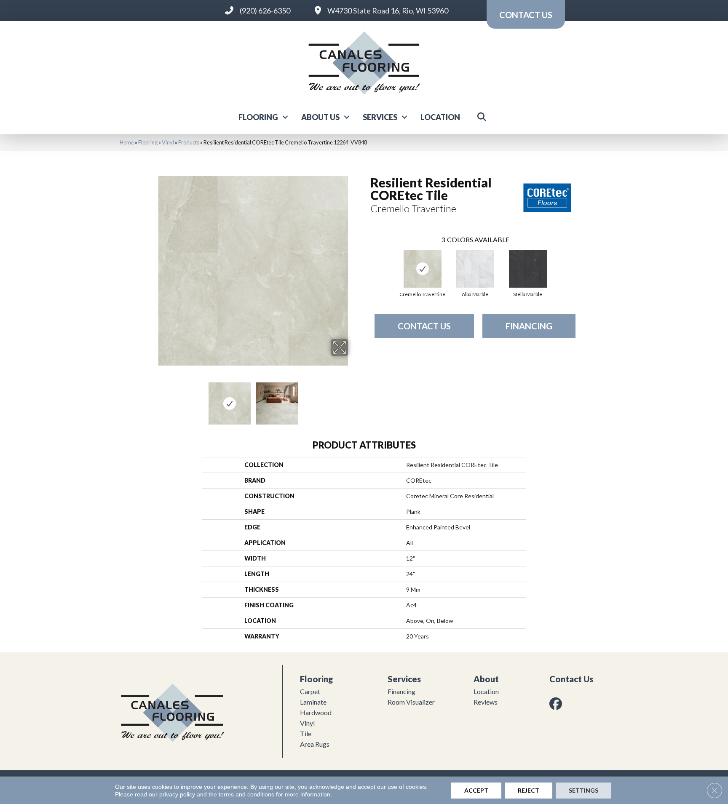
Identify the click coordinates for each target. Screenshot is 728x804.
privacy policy (177, 794)
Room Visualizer (411, 702)
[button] (285, 117)
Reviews (486, 702)
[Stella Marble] (528, 269)
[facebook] (557, 703)
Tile (305, 733)
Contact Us (424, 326)
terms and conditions (246, 794)
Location (440, 117)
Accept (476, 790)
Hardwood (316, 712)
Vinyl (168, 142)
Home (127, 142)
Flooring (258, 117)
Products (188, 142)
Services (380, 117)
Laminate (313, 702)
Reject (528, 790)
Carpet (310, 691)
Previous (152, 399)
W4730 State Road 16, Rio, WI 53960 (387, 10)
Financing (529, 326)
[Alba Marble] (475, 269)
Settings (583, 790)
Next (353, 399)
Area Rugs (314, 744)
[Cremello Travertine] (422, 269)
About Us (320, 117)
